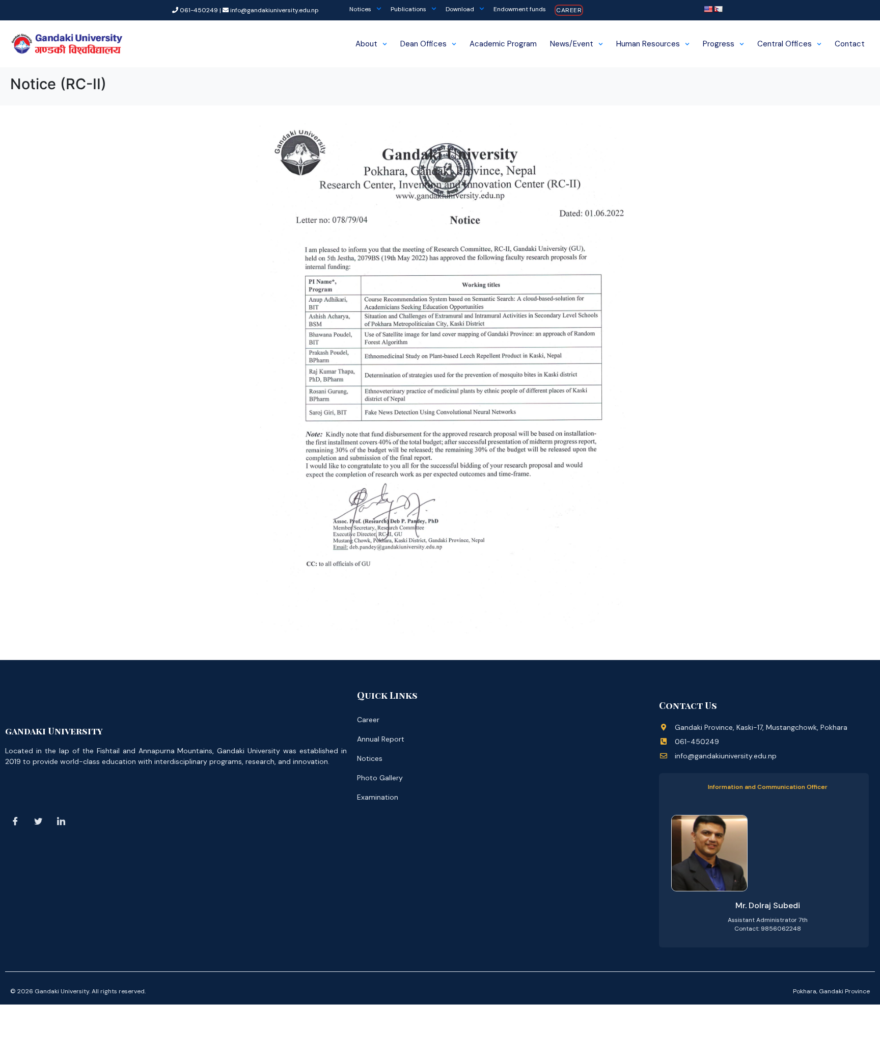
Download (460, 9)
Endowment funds (519, 9)
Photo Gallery (380, 777)
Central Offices (784, 44)
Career (569, 10)
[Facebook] (15, 821)
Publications (408, 9)
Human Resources (648, 44)
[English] (707, 9)
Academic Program (503, 44)
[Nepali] (718, 9)
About (366, 44)
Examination (377, 797)
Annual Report (380, 739)
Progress (718, 44)
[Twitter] (38, 821)
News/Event (571, 44)
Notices (360, 9)
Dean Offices (423, 44)
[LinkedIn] (61, 821)
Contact (850, 44)
